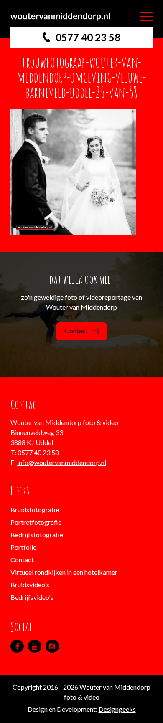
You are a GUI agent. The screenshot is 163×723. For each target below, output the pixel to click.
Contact (76, 330)
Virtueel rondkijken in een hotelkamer (63, 572)
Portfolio (23, 547)
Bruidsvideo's (29, 585)
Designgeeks (117, 709)
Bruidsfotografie (34, 509)
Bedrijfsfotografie (36, 534)
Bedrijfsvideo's (31, 597)
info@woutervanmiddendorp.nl (61, 462)
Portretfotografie (35, 522)
